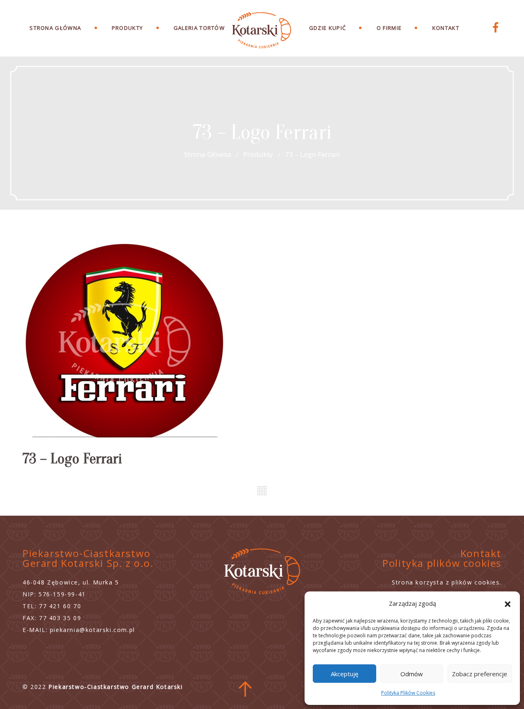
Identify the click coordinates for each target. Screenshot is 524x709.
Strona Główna (55, 28)
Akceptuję (344, 674)
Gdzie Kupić (327, 28)
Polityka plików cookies (441, 563)
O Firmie (389, 28)
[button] (508, 603)
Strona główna (207, 154)
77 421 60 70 (60, 606)
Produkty (258, 154)
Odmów (411, 674)
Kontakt (445, 28)
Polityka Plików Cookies (408, 692)
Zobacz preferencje (479, 674)
